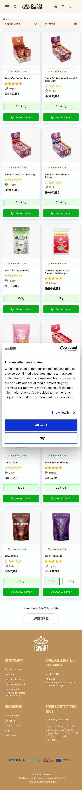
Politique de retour (14, 678)
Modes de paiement (15, 684)
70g (51, 581)
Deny (41, 438)
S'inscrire (10, 720)
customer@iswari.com (57, 719)
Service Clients (13, 725)
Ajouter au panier (21, 117)
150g (21, 581)
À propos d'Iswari (13, 668)
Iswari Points (11, 735)
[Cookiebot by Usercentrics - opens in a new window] (60, 348)
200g (21, 298)
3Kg (61, 298)
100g (21, 487)
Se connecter (12, 715)
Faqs (7, 730)
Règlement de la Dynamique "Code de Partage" (60, 683)
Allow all (41, 425)
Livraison (10, 673)
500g (70, 581)
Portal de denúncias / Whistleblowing (16, 694)
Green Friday (52, 673)
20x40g (21, 106)
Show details (61, 412)
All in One (50, 678)
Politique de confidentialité (41, 781)
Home (6, 19)
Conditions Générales (41, 774)
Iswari (58, 777)
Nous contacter (13, 688)
